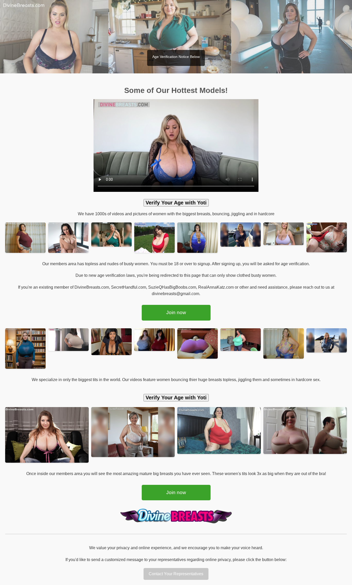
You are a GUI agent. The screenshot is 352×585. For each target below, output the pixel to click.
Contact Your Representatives (176, 574)
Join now (176, 312)
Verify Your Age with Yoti (176, 202)
